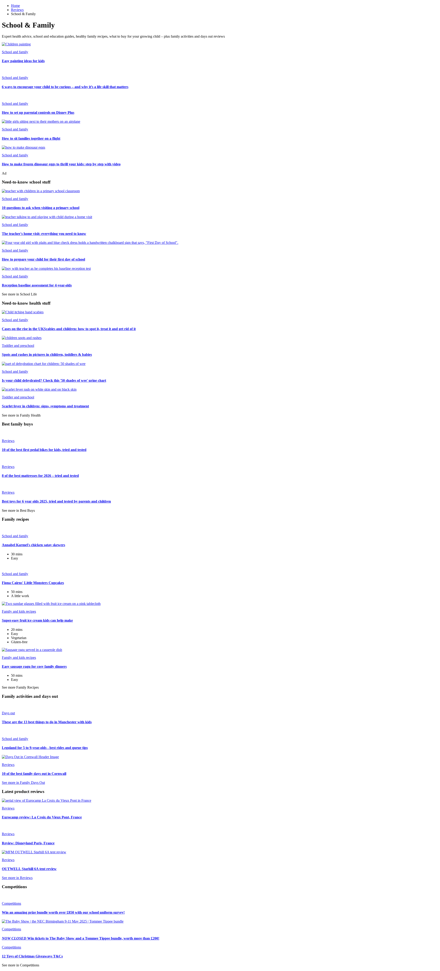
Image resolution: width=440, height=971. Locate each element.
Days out (8, 713)
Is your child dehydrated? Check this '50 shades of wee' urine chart (54, 380)
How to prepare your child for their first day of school (43, 259)
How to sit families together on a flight (31, 138)
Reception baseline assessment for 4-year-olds (37, 285)
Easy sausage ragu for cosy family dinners (34, 666)
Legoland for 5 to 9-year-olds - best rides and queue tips (45, 748)
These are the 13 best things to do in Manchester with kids (47, 722)
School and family (15, 52)
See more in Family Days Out (23, 783)
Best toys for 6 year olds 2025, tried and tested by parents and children (56, 501)
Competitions (11, 903)
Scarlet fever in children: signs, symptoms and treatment (45, 406)
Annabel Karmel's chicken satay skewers (33, 545)
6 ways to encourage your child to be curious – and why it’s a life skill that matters (65, 87)
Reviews (17, 10)
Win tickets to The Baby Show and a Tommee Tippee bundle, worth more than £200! (80, 938)
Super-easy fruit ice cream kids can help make (37, 620)
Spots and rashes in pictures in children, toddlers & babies (47, 354)
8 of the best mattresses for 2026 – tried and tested (40, 476)
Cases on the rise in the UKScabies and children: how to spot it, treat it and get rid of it (69, 329)
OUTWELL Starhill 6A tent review (29, 869)
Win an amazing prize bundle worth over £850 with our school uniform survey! (63, 912)
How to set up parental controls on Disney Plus (38, 112)
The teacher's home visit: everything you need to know (44, 234)
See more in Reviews (17, 878)
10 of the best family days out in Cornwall (34, 774)
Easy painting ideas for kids (23, 61)
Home (15, 6)
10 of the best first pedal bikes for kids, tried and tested (44, 450)
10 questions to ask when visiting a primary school (40, 208)
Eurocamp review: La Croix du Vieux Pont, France (42, 817)
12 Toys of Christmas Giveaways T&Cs (32, 956)
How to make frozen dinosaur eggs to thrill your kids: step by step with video (61, 164)
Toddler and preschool (18, 346)
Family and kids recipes (19, 611)
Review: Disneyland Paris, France (28, 843)
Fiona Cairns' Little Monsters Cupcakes (33, 583)
